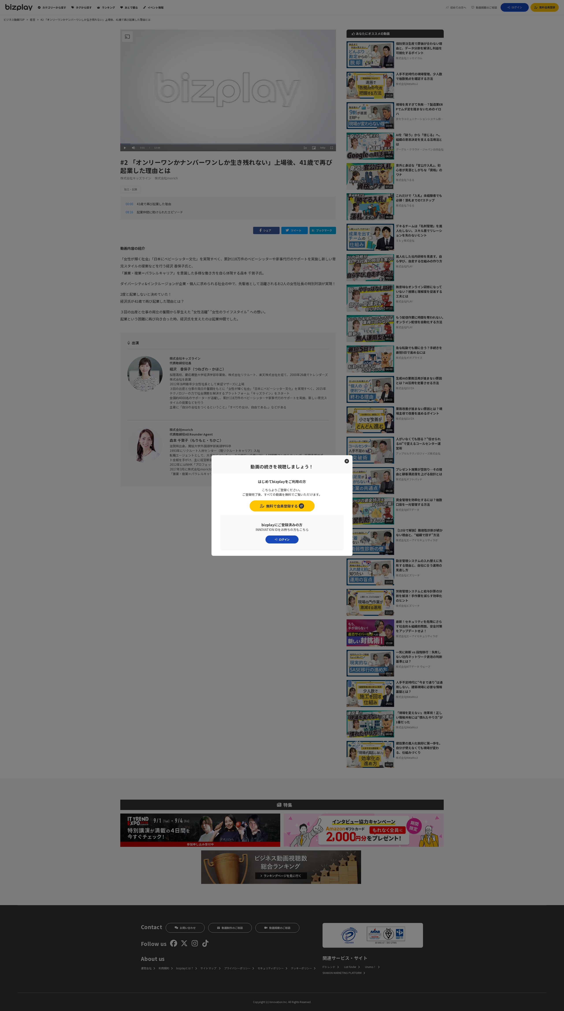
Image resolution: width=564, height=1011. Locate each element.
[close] (346, 461)
